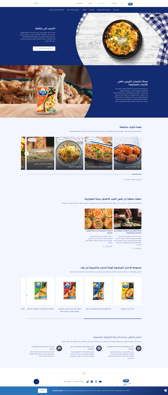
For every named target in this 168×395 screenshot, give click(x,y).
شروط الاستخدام (78, 381)
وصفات (91, 10)
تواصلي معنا (67, 381)
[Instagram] (96, 381)
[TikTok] (87, 381)
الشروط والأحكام (58, 390)
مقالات (84, 10)
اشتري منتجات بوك (73, 10)
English (36, 3)
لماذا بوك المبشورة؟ (103, 10)
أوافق (42, 390)
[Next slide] (26, 153)
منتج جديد (116, 10)
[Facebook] (91, 381)
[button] (165, 390)
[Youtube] (100, 381)
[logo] (130, 3)
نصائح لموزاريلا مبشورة (56, 10)
